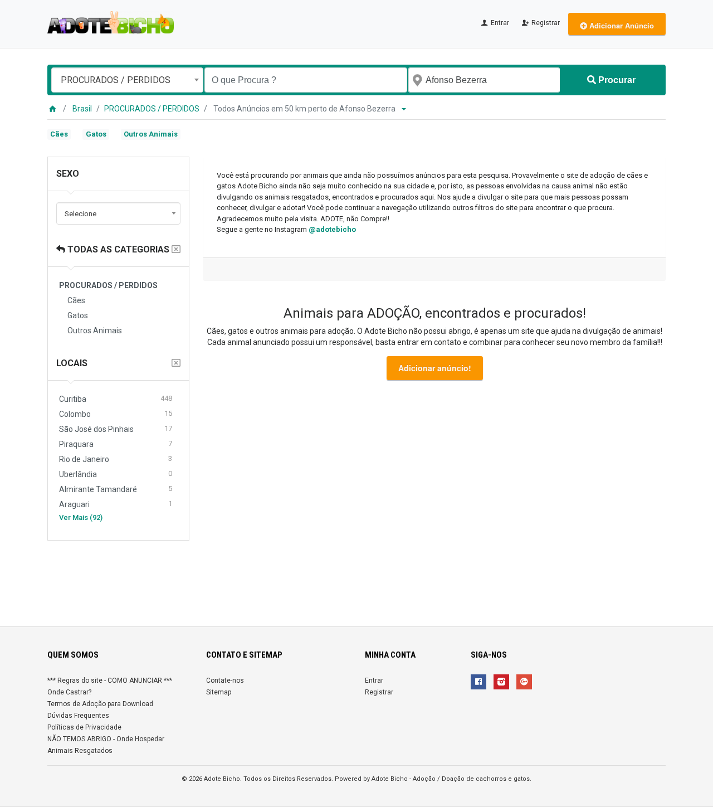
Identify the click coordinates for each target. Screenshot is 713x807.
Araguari (115, 504)
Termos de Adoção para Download (100, 704)
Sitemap (218, 692)
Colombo (115, 414)
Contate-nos (225, 680)
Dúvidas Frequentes (78, 716)
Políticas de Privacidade (84, 727)
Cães (59, 134)
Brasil (82, 108)
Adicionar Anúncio (620, 25)
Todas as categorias (117, 249)
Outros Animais (151, 134)
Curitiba (115, 399)
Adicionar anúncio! (434, 367)
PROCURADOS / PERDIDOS (151, 108)
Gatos (96, 134)
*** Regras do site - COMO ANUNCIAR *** (109, 680)
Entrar (499, 23)
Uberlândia (115, 474)
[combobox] (127, 80)
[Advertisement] (356, 579)
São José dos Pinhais (115, 429)
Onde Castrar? (69, 692)
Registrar (545, 23)
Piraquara (115, 444)
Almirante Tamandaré (115, 489)
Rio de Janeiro (115, 459)
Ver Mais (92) (80, 517)
